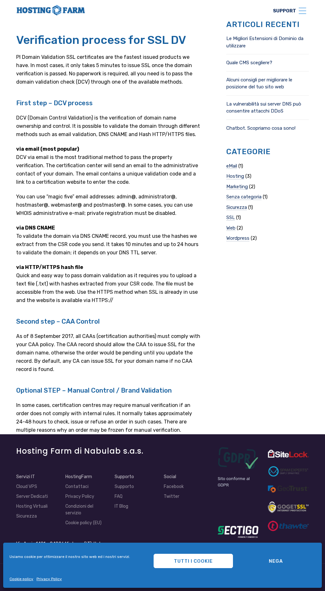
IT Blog (121, 506)
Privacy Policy (49, 579)
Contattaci (77, 486)
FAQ (119, 496)
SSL (230, 217)
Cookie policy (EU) (83, 523)
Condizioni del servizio (79, 510)
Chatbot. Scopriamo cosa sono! (260, 128)
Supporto (124, 486)
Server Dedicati (32, 496)
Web (230, 228)
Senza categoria (244, 197)
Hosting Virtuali (32, 506)
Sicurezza (236, 207)
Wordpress (237, 238)
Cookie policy (21, 579)
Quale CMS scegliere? (249, 62)
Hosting (235, 176)
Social (170, 476)
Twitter (171, 496)
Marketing (237, 186)
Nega (276, 561)
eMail (231, 166)
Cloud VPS (26, 486)
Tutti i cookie (193, 561)
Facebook (174, 486)
